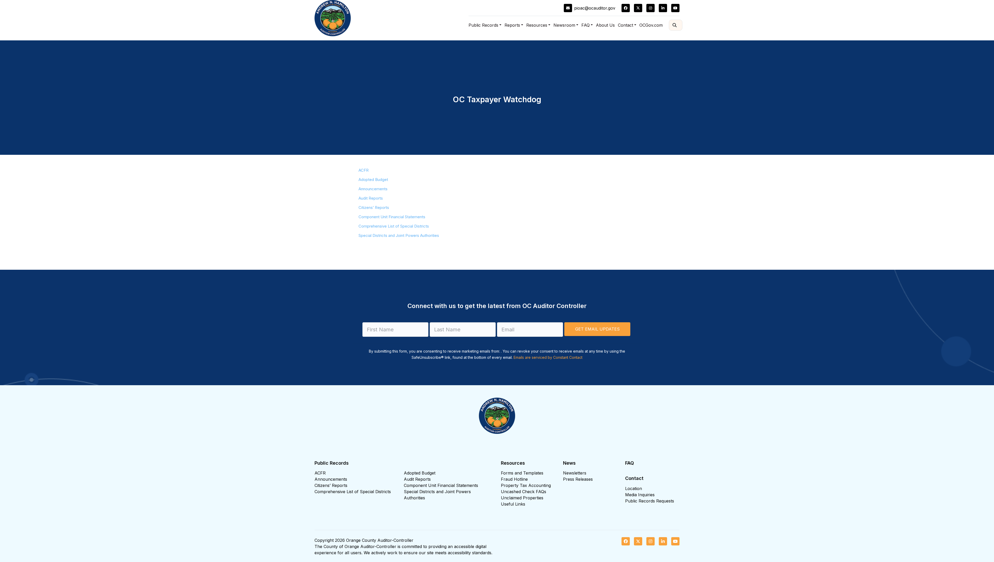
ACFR (364, 170)
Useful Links (513, 504)
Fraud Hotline (514, 479)
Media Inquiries (640, 494)
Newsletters (574, 473)
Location (633, 488)
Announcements (373, 188)
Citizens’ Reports (374, 207)
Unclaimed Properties (522, 497)
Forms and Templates (522, 473)
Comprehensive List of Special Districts (394, 226)
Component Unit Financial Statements (392, 216)
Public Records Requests (649, 500)
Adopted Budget (373, 179)
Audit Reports (371, 198)
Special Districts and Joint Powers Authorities (399, 235)
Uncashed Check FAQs (523, 491)
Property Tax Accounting (526, 485)
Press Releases (578, 479)
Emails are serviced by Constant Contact (548, 357)
